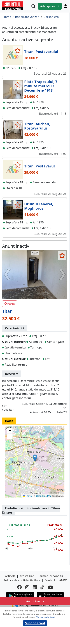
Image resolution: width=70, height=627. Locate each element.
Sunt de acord (35, 623)
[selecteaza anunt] (17, 50)
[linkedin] (35, 587)
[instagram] (27, 587)
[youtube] (50, 587)
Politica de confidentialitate (21, 580)
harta (11, 304)
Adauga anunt (49, 6)
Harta (9, 421)
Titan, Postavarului (41, 51)
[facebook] (19, 587)
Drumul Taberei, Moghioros (38, 206)
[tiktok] (42, 587)
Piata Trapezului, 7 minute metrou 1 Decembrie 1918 (40, 86)
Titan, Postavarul (39, 166)
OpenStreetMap (44, 495)
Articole (10, 576)
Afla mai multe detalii (45, 617)
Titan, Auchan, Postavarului (37, 126)
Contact (50, 580)
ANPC (63, 580)
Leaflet (28, 495)
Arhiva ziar (27, 576)
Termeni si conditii (50, 576)
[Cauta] (33, 6)
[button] (35, 458)
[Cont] (65, 6)
